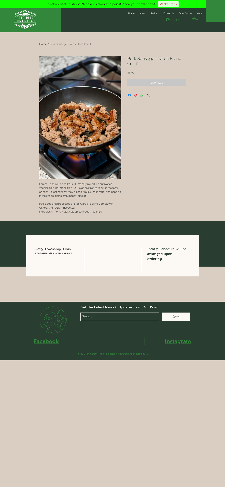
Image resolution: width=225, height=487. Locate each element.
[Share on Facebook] (129, 95)
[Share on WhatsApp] (142, 95)
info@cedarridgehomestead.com (53, 253)
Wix (148, 353)
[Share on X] (148, 95)
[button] (195, 18)
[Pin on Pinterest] (136, 95)
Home (43, 44)
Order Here (168, 4)
